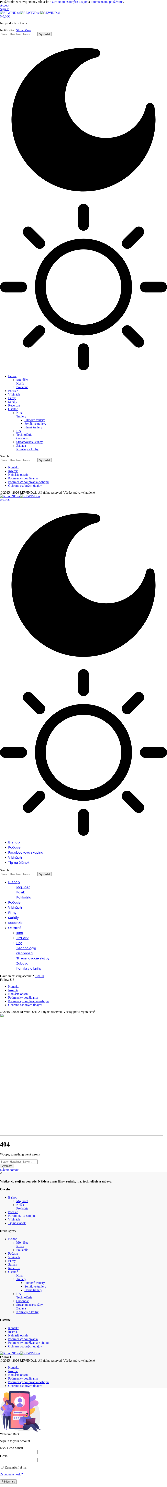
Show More (23, 30)
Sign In (39, 976)
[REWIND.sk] (30, 12)
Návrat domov (9, 1170)
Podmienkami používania (107, 1)
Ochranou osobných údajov (70, 1)
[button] (4, 5)
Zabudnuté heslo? (11, 1474)
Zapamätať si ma (15, 1467)
